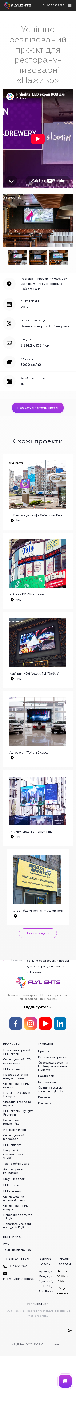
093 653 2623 (19, 1266)
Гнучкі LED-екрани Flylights (16, 1094)
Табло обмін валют (17, 1164)
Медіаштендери (14, 1130)
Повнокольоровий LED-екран (16, 1052)
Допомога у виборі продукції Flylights (17, 1225)
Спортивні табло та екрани (17, 1103)
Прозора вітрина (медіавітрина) (15, 1076)
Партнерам (46, 1076)
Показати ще (36, 933)
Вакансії (44, 1097)
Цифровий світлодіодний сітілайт (13, 1154)
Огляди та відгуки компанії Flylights (50, 1089)
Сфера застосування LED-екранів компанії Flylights (53, 1066)
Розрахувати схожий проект (37, 407)
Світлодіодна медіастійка (12, 1121)
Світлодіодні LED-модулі (16, 1207)
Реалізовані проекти (52, 1057)
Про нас (44, 1051)
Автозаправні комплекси (13, 1171)
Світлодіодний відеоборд (13, 1137)
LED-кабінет (12, 1069)
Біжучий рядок (14, 1179)
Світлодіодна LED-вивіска (17, 1085)
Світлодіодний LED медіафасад (17, 1061)
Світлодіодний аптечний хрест (14, 1198)
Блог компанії (47, 1082)
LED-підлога (12, 1145)
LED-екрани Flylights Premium (18, 1112)
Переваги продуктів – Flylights (17, 1216)
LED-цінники (12, 1191)
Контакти (44, 1103)
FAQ (6, 1244)
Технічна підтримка (17, 1250)
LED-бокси (11, 1185)
